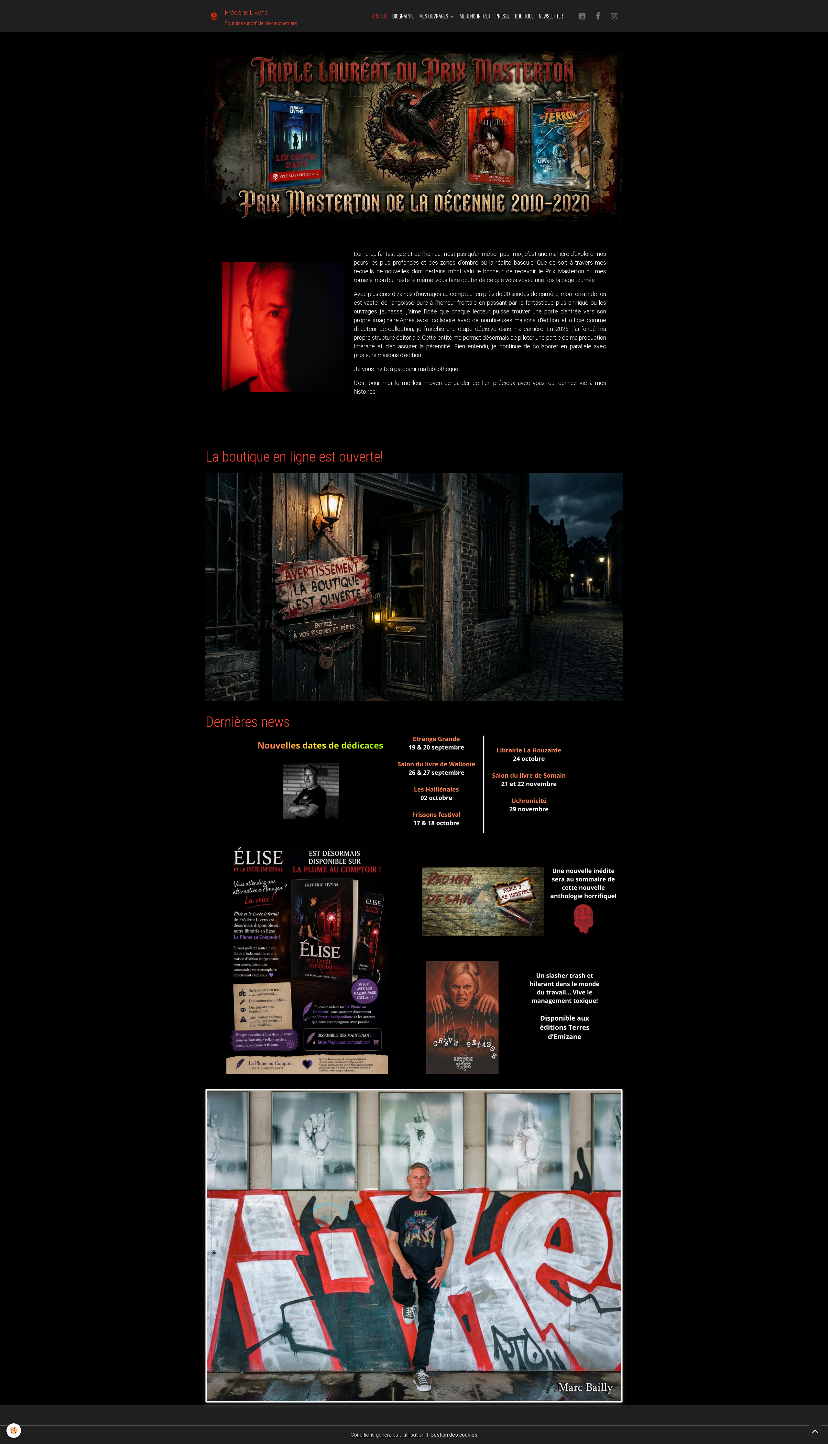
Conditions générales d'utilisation (387, 1435)
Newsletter (551, 16)
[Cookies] (13, 1430)
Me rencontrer (475, 16)
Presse (503, 16)
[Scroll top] (815, 1431)
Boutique (524, 16)
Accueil (379, 16)
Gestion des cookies (453, 1435)
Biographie (403, 16)
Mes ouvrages (434, 16)
